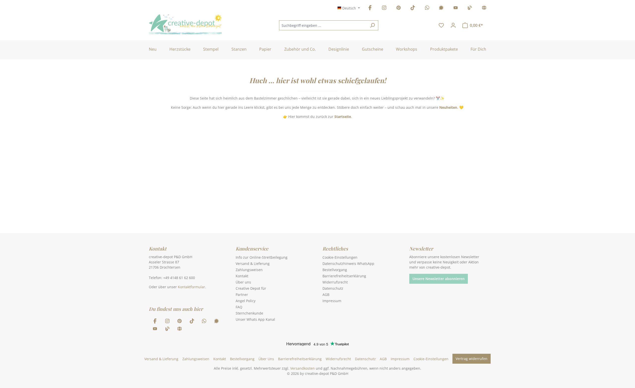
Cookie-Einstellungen (339, 257)
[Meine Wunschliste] (441, 25)
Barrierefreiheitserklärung (344, 276)
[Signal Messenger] (441, 8)
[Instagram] (384, 8)
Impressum (331, 300)
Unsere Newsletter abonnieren (439, 278)
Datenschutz (332, 288)
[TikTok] (413, 8)
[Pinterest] (398, 8)
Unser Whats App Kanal (255, 319)
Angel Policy (245, 300)
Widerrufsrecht (335, 282)
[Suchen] (372, 25)
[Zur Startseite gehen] (185, 24)
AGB (325, 294)
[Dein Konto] (453, 25)
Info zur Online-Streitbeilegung (261, 257)
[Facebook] (370, 8)
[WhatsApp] (427, 8)
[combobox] (323, 25)
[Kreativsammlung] (484, 8)
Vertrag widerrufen (471, 358)
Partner (242, 294)
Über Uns (266, 358)
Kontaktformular (191, 286)
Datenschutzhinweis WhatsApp (348, 263)
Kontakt (242, 276)
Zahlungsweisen (249, 269)
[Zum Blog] (470, 8)
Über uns (243, 282)
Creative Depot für (251, 288)
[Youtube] (455, 8)
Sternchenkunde (249, 313)
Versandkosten (302, 368)
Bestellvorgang (334, 269)
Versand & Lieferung (253, 263)
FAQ (239, 307)
